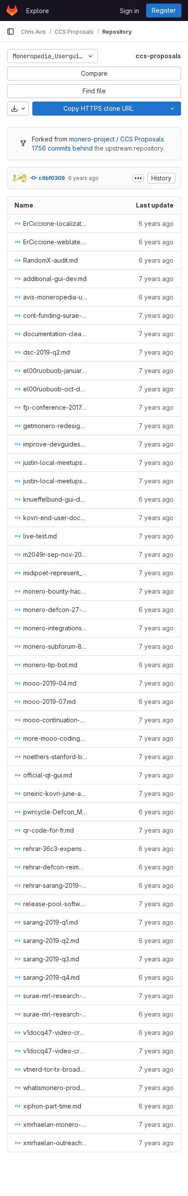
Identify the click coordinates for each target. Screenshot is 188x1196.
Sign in (129, 10)
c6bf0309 (51, 178)
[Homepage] (12, 11)
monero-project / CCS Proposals (116, 139)
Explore (37, 10)
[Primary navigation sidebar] (10, 32)
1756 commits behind (62, 148)
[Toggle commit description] (138, 178)
